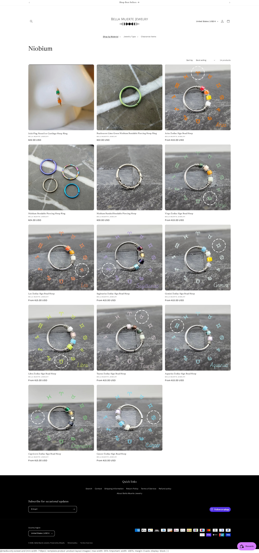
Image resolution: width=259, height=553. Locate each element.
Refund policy (165, 489)
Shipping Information (114, 489)
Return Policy (132, 489)
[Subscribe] (74, 509)
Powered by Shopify (57, 543)
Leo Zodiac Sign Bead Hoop (41, 294)
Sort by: (189, 60)
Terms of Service (148, 489)
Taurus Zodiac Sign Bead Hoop (111, 374)
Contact (98, 489)
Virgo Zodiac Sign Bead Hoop (179, 214)
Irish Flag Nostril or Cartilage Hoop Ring (47, 134)
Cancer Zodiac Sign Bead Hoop (111, 454)
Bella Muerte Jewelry (42, 543)
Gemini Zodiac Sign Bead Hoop (180, 294)
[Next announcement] (230, 2)
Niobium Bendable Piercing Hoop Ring (46, 214)
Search (89, 489)
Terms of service (86, 543)
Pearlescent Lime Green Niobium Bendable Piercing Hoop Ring (127, 134)
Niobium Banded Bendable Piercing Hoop (117, 214)
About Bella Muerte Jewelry (129, 493)
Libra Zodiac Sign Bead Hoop (42, 374)
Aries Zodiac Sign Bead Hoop (179, 134)
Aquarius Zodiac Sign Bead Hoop (180, 374)
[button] (31, 21)
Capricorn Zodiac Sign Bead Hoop (44, 454)
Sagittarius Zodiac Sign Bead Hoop (113, 294)
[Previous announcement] (29, 2)
